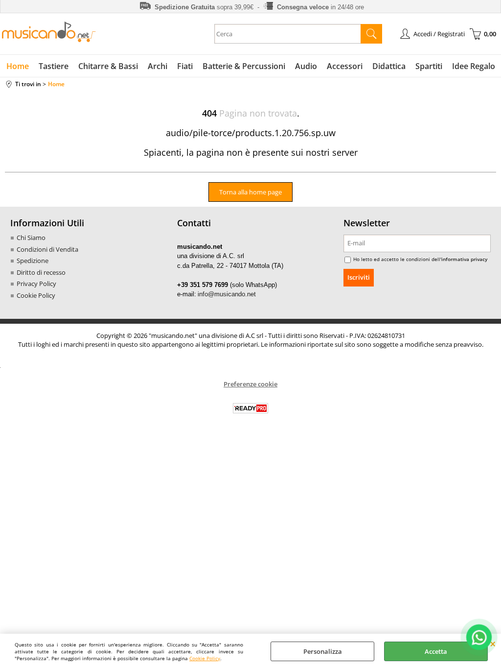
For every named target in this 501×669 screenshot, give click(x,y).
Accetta (436, 651)
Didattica (389, 66)
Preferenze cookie (250, 384)
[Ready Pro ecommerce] (250, 408)
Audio (306, 66)
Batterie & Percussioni (244, 66)
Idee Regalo (473, 66)
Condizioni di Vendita (47, 249)
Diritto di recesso (41, 272)
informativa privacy (464, 259)
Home (17, 66)
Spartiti (428, 66)
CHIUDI (493, 643)
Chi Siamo (31, 237)
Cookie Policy (204, 658)
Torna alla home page (250, 192)
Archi (157, 66)
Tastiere (53, 66)
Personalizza (322, 651)
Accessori (345, 66)
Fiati (185, 66)
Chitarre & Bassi (108, 66)
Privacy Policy (36, 283)
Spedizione (32, 260)
